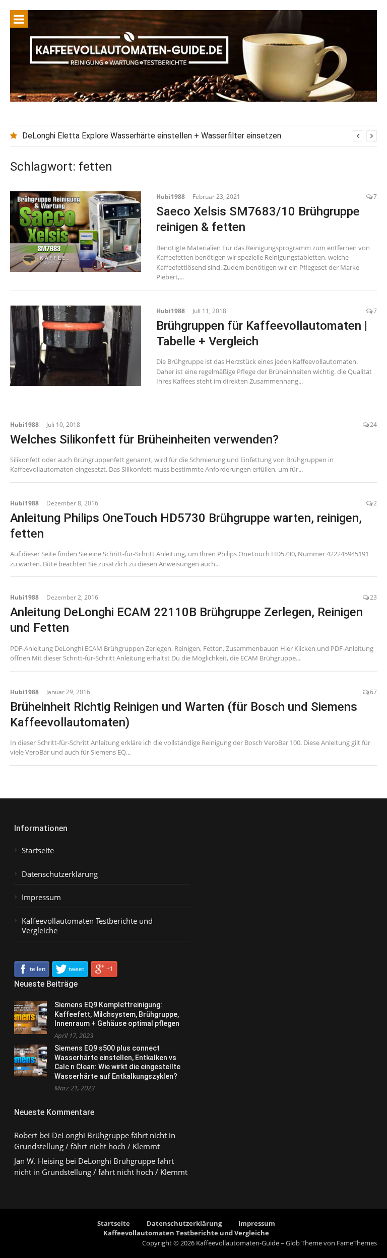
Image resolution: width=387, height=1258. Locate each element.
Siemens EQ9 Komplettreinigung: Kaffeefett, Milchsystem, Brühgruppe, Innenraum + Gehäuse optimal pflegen (116, 1014)
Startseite (38, 850)
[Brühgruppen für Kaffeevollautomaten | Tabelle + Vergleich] (75, 346)
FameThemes (357, 1242)
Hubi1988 (170, 196)
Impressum (41, 897)
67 (373, 692)
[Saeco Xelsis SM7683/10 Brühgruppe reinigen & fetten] (75, 231)
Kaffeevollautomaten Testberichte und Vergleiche (87, 926)
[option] (199, 135)
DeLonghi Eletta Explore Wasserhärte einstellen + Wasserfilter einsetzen (151, 135)
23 (373, 597)
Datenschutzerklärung (60, 874)
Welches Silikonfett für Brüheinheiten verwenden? (144, 439)
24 (373, 424)
